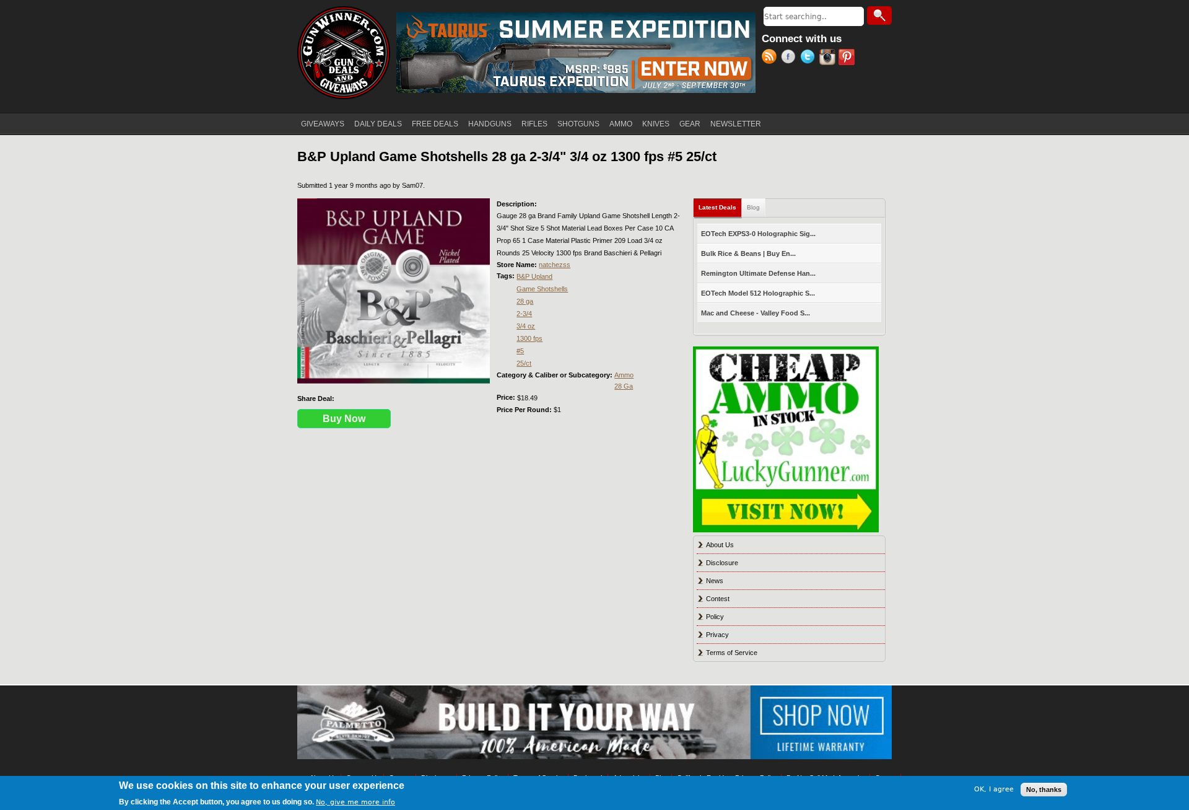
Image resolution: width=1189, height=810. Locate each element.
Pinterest (848, 58)
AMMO (620, 124)
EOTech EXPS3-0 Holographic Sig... (758, 233)
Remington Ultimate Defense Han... (758, 273)
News (714, 580)
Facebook (790, 58)
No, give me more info (355, 802)
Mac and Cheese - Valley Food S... (755, 313)
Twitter (809, 58)
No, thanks (1043, 789)
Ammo (624, 375)
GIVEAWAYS (322, 124)
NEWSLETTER (735, 124)
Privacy (717, 634)
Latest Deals (720, 207)
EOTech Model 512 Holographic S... (758, 293)
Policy (715, 616)
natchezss (554, 264)
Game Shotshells (542, 289)
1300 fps (529, 338)
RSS (771, 58)
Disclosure (722, 562)
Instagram (828, 58)
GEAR (689, 124)
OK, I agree (994, 789)
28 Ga (623, 386)
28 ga (524, 301)
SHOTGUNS (578, 124)
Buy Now (344, 418)
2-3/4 (524, 313)
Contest (718, 598)
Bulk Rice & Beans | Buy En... (748, 253)
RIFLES (534, 124)
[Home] (343, 52)
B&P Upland (534, 276)
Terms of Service (731, 652)
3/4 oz (525, 326)
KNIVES (655, 124)
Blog (753, 207)
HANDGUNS (490, 124)
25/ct (523, 363)
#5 (520, 350)
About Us (720, 544)
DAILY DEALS (378, 124)
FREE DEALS (435, 124)
